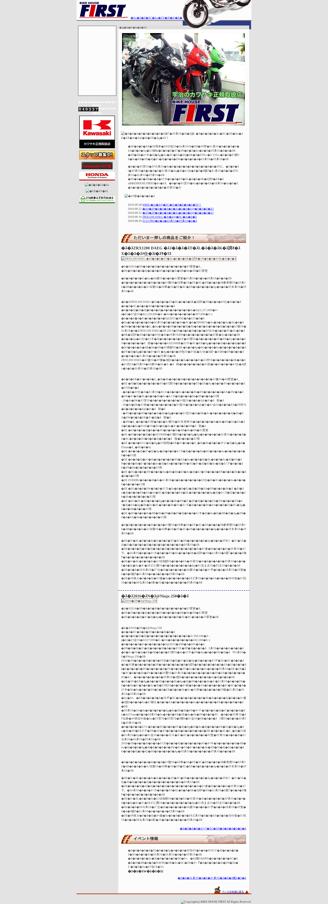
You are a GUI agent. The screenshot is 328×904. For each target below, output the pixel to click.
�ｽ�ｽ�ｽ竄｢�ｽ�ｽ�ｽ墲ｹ (97, 89)
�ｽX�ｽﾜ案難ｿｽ (97, 41)
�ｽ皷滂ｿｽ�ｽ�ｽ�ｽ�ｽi (97, 51)
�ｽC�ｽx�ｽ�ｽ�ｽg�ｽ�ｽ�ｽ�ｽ (97, 70)
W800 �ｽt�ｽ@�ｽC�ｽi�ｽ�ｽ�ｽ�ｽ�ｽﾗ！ (171, 204)
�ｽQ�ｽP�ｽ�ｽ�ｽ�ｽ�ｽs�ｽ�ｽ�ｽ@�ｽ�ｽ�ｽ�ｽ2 (178, 208)
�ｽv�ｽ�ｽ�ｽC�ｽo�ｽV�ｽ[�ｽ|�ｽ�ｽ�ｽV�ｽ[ (163, 17)
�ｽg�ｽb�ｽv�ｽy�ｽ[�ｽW (97, 32)
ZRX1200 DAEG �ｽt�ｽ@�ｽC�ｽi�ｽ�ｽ (169, 217)
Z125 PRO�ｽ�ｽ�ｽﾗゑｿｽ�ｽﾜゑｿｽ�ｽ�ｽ (169, 221)
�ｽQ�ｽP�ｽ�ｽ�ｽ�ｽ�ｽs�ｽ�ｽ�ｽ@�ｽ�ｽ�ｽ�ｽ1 (178, 212)
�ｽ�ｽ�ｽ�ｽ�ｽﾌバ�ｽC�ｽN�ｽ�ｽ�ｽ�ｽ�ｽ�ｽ (213, 828)
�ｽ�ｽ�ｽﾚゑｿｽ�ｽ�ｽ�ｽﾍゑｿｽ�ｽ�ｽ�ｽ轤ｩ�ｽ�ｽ (212, 878)
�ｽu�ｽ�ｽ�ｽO (97, 80)
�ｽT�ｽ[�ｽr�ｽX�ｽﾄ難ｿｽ (97, 61)
